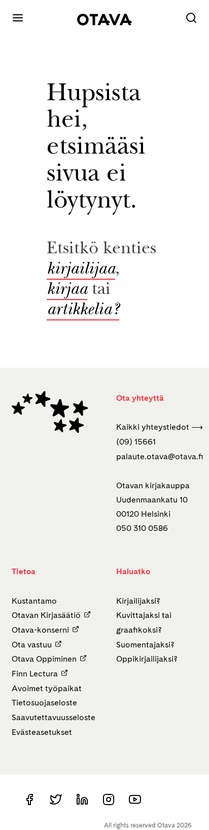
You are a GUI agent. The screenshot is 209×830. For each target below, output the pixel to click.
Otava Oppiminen (44, 659)
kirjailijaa (81, 270)
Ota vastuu (32, 644)
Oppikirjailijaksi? (147, 659)
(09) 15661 (136, 442)
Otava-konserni (40, 630)
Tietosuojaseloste (44, 702)
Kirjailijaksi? (138, 601)
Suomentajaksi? (145, 644)
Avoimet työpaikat (47, 688)
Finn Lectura (35, 673)
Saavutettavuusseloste (53, 717)
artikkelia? (83, 310)
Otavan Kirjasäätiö (46, 615)
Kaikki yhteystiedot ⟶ (159, 427)
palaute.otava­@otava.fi (159, 456)
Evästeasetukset (42, 732)
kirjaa (67, 290)
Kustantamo (34, 601)
